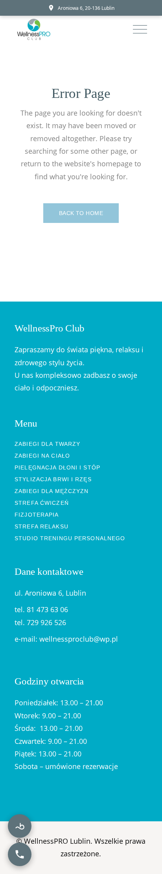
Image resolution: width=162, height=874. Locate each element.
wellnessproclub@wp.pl (78, 639)
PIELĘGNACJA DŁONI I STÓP (57, 467)
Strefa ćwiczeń (42, 503)
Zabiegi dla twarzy (47, 444)
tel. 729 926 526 (40, 622)
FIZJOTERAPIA (37, 515)
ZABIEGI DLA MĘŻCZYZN (51, 491)
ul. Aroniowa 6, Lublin (50, 593)
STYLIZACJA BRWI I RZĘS (53, 479)
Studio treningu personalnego (70, 538)
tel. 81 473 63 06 (41, 609)
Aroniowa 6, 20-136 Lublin (86, 8)
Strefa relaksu (41, 526)
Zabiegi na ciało (42, 456)
